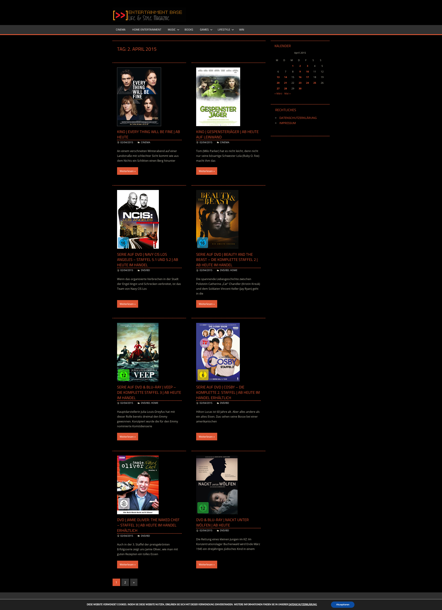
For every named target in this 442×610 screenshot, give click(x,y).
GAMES (204, 29)
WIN (241, 29)
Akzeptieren (342, 604)
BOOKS (189, 29)
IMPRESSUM (287, 123)
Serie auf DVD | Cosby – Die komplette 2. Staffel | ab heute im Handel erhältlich (228, 392)
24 (307, 82)
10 (307, 71)
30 (300, 88)
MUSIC (172, 29)
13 (278, 77)
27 (278, 88)
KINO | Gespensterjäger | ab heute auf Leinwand (227, 134)
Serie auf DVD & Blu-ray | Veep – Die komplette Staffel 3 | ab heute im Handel (149, 392)
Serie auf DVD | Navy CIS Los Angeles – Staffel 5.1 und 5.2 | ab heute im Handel (147, 259)
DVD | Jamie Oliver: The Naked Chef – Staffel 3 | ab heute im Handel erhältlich (148, 525)
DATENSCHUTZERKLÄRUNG (298, 118)
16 (300, 77)
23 (300, 82)
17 (307, 77)
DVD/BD (145, 270)
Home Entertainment (146, 29)
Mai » (287, 93)
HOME (233, 270)
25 (314, 82)
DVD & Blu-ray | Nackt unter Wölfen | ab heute (222, 522)
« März (278, 93)
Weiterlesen (127, 171)
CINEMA (121, 29)
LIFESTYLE (224, 29)
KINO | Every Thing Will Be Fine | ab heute (148, 134)
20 (278, 82)
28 (285, 88)
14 (285, 77)
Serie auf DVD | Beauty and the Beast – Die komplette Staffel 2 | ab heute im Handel (227, 259)
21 (285, 82)
